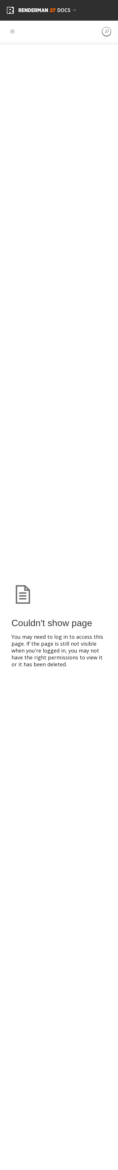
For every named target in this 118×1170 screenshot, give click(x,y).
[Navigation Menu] (12, 31)
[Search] (106, 31)
